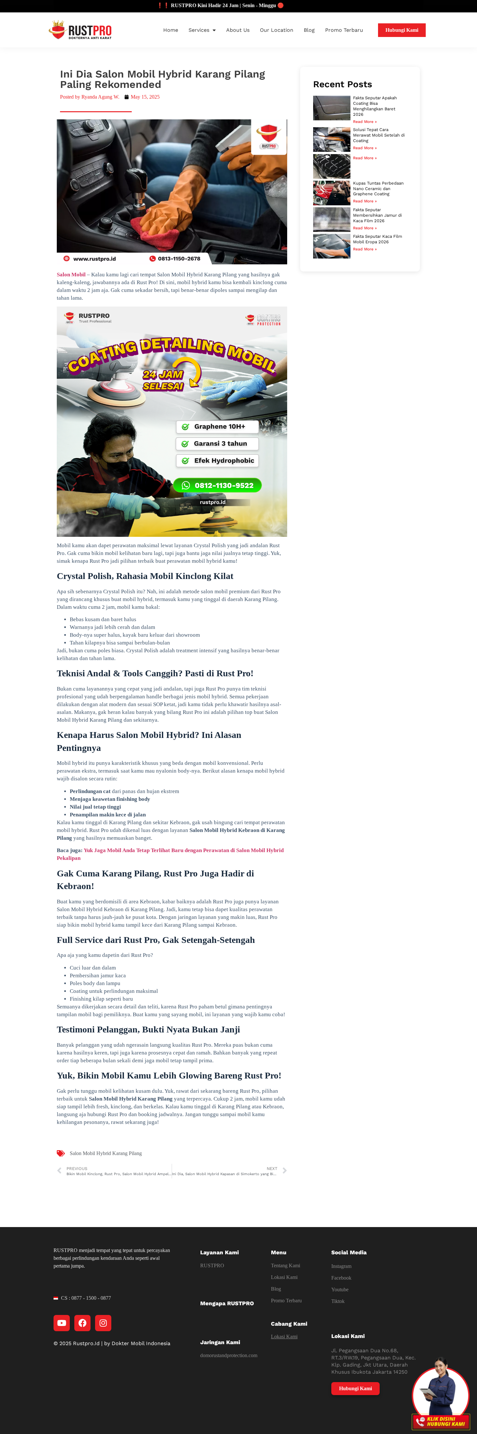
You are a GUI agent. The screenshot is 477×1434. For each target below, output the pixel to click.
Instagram (341, 1266)
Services (199, 30)
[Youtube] (62, 1323)
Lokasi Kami (284, 1277)
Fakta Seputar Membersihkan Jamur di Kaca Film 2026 (377, 215)
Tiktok (338, 1301)
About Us (238, 30)
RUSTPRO (212, 1265)
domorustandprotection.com (228, 1355)
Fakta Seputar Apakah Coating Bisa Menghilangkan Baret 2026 (375, 106)
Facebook (341, 1278)
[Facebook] (82, 1323)
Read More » (365, 121)
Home (170, 30)
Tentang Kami (285, 1265)
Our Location (276, 30)
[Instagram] (103, 1323)
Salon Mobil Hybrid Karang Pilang (106, 1153)
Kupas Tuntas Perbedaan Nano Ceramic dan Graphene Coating (378, 189)
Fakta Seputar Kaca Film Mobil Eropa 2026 (377, 239)
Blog (309, 30)
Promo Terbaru (344, 30)
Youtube (340, 1289)
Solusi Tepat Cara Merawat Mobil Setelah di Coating (379, 135)
